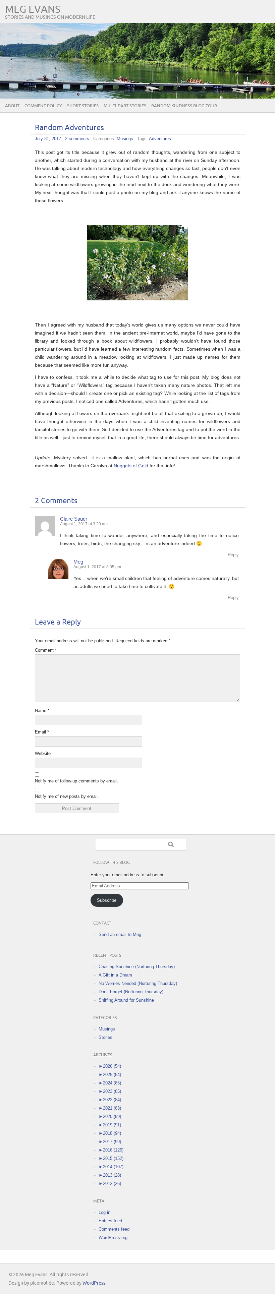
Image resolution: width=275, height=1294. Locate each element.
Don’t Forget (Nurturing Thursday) (131, 991)
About (12, 106)
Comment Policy (43, 106)
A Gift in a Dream (115, 975)
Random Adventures (69, 128)
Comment (46, 650)
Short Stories (83, 106)
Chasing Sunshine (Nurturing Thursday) (137, 966)
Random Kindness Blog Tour (184, 106)
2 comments (77, 138)
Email (42, 731)
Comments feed (114, 1229)
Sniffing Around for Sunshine (126, 1000)
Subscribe (106, 900)
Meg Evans (32, 9)
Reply (233, 554)
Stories (105, 1037)
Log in (104, 1212)
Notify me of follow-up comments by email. (76, 780)
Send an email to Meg (120, 934)
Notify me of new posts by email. (67, 796)
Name (42, 710)
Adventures (160, 138)
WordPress (93, 1283)
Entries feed (110, 1220)
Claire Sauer (73, 519)
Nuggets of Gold (131, 465)
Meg (78, 562)
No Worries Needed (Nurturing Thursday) (138, 983)
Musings (125, 138)
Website (43, 753)
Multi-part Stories (125, 106)
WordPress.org (113, 1237)
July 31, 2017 (48, 138)
